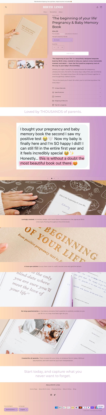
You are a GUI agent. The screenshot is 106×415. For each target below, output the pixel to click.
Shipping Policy (56, 389)
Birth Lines (89, 410)
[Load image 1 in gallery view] (12, 64)
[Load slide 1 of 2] (52, 178)
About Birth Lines (44, 389)
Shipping (62, 33)
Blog (74, 389)
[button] (6, 7)
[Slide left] (6, 64)
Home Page (33, 389)
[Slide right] (46, 64)
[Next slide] (58, 178)
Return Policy (67, 389)
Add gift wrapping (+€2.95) (59, 36)
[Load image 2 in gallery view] (21, 64)
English (23, 409)
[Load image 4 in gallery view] (40, 64)
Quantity (54, 44)
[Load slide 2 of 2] (54, 178)
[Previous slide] (48, 178)
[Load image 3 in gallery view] (30, 64)
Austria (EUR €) (10, 409)
